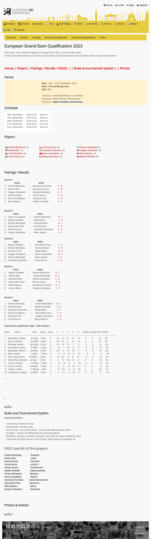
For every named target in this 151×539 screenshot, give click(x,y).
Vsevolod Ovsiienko (51, 150)
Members (10, 23)
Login (131, 5)
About (109, 5)
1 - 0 (60, 186)
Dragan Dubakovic (89, 150)
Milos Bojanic (86, 153)
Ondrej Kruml (49, 147)
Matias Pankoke (87, 156)
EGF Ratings (65, 23)
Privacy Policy (75, 530)
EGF (8, 30)
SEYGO (80, 23)
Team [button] (106, 23)
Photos (125, 68)
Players (22, 68)
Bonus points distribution (56, 37)
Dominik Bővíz (16, 153)
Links (121, 5)
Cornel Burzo (14, 156)
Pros (51, 23)
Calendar (20, 30)
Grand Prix (93, 23)
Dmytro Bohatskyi (88, 147)
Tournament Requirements (83, 37)
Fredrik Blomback (16, 147)
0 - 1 (60, 192)
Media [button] (133, 23)
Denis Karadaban (50, 153)
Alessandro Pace (50, 156)
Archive (102, 37)
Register (144, 5)
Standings (36, 37)
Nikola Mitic (14, 150)
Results (26, 23)
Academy (39, 23)
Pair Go (121, 23)
